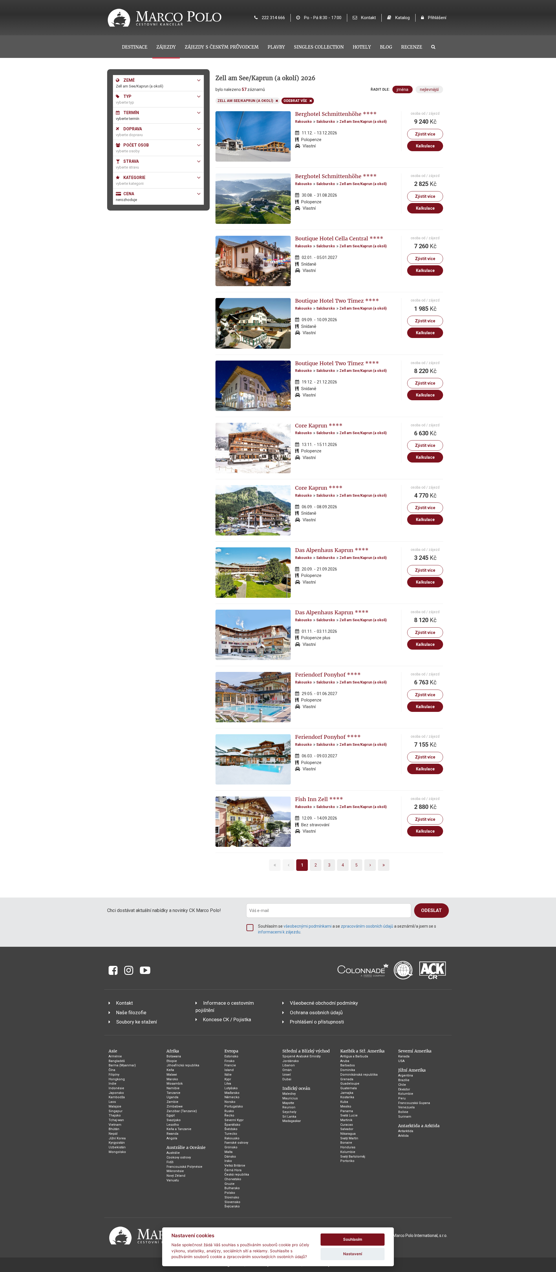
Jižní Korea (117, 1138)
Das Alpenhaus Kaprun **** (332, 550)
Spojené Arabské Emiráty (301, 1056)
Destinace (134, 47)
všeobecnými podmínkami (308, 926)
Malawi (172, 1075)
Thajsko (115, 1115)
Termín (130, 112)
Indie (112, 1083)
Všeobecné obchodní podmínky (324, 1003)
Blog (386, 47)
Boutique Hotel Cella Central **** (339, 238)
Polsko (229, 1193)
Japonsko (116, 1093)
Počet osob (135, 145)
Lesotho (173, 1125)
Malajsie (115, 1106)
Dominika (347, 1070)
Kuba (344, 1102)
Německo (231, 1097)
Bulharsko (232, 1188)
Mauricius (290, 1098)
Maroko (172, 1079)
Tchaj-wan (116, 1120)
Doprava (132, 129)
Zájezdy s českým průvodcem (222, 47)
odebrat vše (295, 101)
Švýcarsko (232, 1206)
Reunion (288, 1107)
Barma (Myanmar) (122, 1065)
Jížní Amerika (412, 1070)
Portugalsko (233, 1106)
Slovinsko (231, 1197)
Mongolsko (117, 1152)
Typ (126, 96)
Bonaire (346, 1143)
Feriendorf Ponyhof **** (328, 674)
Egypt (171, 1115)
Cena (128, 193)
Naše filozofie (131, 1012)
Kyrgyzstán (117, 1143)
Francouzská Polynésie (184, 1167)
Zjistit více (425, 134)
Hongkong (117, 1079)
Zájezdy (166, 47)
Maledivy (289, 1094)
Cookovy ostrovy (179, 1157)
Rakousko (303, 122)
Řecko (229, 1115)
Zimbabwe (175, 1106)
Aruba (344, 1061)
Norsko (229, 1102)
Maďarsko (231, 1093)
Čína (112, 1070)
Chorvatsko (232, 1179)
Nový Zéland (176, 1176)
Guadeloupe (349, 1083)
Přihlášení (436, 17)
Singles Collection (319, 47)
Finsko (229, 1061)
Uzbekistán (117, 1147)
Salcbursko (325, 122)
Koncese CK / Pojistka (227, 1019)
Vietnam (115, 1125)
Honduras (347, 1147)
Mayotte (288, 1103)
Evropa (231, 1051)
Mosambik (175, 1083)
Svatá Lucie (349, 1115)
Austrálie (173, 1153)
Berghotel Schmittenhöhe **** (336, 114)
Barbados (347, 1065)
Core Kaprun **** (319, 425)
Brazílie (403, 1080)
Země (128, 80)
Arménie (115, 1056)
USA (401, 1061)
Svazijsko (174, 1120)
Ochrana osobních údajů (316, 1012)
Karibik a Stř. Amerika (362, 1051)
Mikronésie (175, 1171)
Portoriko (347, 1161)
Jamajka (346, 1093)
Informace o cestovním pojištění (224, 1006)
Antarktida (405, 1131)
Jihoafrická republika (183, 1065)
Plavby (276, 47)
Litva (227, 1083)
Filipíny (114, 1075)
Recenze (411, 47)
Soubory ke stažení (136, 1022)
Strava (130, 161)
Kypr (227, 1079)
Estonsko (231, 1056)
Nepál (113, 1134)
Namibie (173, 1088)
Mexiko (345, 1106)
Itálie (228, 1075)
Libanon (288, 1065)
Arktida (403, 1136)
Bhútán (114, 1129)
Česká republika (236, 1174)
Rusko (229, 1111)
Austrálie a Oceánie (186, 1147)
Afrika (173, 1051)
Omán (287, 1070)
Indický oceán (296, 1088)
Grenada (346, 1079)
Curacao (346, 1125)
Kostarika (347, 1097)
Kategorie (133, 177)
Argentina (405, 1075)
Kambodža (117, 1097)
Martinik (346, 1120)
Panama (346, 1111)
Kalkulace (425, 146)
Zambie (172, 1102)
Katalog (402, 17)
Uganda (172, 1097)
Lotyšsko (231, 1088)
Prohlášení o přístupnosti (317, 1022)
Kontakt (368, 17)
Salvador (346, 1129)
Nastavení (352, 1253)
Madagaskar (291, 1121)
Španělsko (232, 1125)
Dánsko (230, 1156)
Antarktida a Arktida (419, 1125)
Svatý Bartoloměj (352, 1156)
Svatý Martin (349, 1138)
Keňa (170, 1070)
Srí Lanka (289, 1117)
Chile (402, 1085)
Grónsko (230, 1147)
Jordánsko (290, 1061)
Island (229, 1070)
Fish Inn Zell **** (319, 799)
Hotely (362, 47)
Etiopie (172, 1061)
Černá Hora (233, 1170)
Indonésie (116, 1088)
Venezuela (406, 1107)
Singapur (115, 1111)
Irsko (228, 1161)
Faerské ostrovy (236, 1143)
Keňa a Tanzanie (179, 1129)
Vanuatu (173, 1180)
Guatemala (348, 1088)
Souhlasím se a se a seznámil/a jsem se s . (347, 929)
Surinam (404, 1117)
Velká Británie (234, 1165)
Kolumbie (347, 1152)
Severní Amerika (414, 1051)
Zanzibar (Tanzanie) (182, 1111)
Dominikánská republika (359, 1075)
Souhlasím (352, 1239)
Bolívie (403, 1112)
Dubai (286, 1079)
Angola (172, 1138)
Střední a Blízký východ (306, 1051)
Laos (112, 1102)
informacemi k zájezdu (279, 932)
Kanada (403, 1056)
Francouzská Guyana (414, 1103)
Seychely (289, 1112)
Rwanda (172, 1134)
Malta (228, 1152)
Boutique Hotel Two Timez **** (337, 300)
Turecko (230, 1134)
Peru (402, 1098)
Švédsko (230, 1129)
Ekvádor (404, 1089)
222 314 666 (273, 17)
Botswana (174, 1056)
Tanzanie (173, 1093)
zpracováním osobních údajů (367, 926)
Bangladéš (117, 1061)
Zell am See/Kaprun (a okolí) (363, 122)
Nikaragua (348, 1134)
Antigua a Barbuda (354, 1056)
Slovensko (232, 1202)
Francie (230, 1065)
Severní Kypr (234, 1120)
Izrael (286, 1075)
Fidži (170, 1162)
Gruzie (229, 1184)
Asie (113, 1051)
